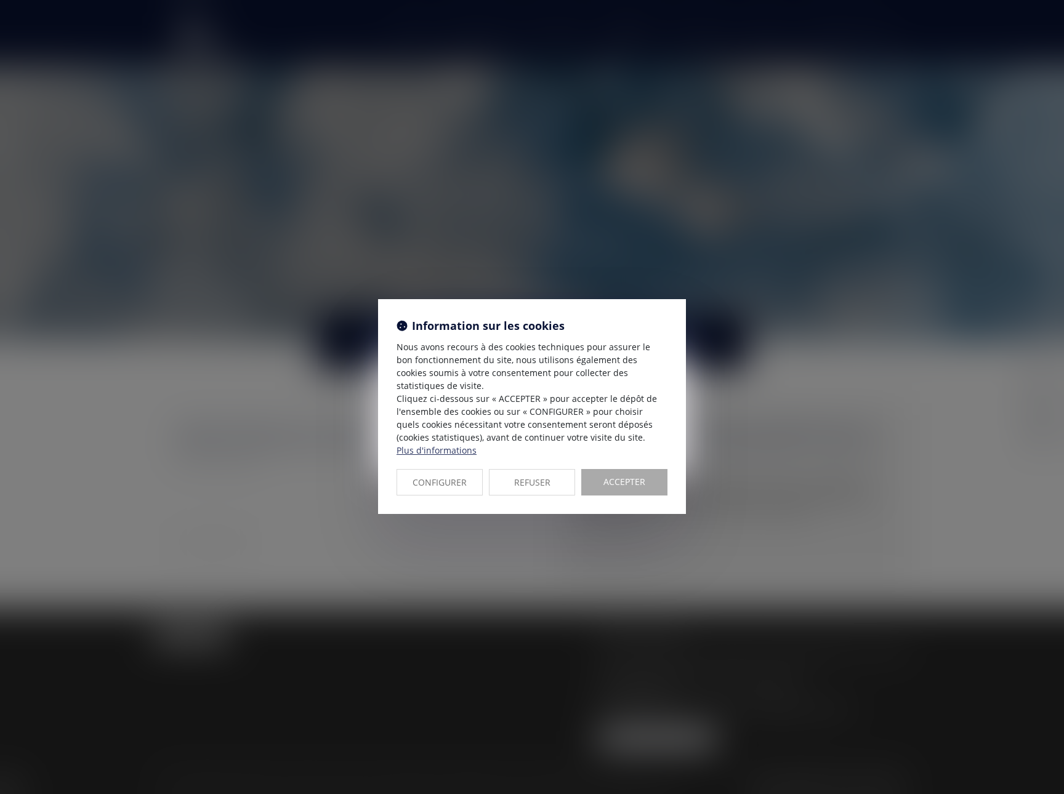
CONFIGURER (440, 482)
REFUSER (532, 482)
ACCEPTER (624, 481)
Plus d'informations (437, 450)
